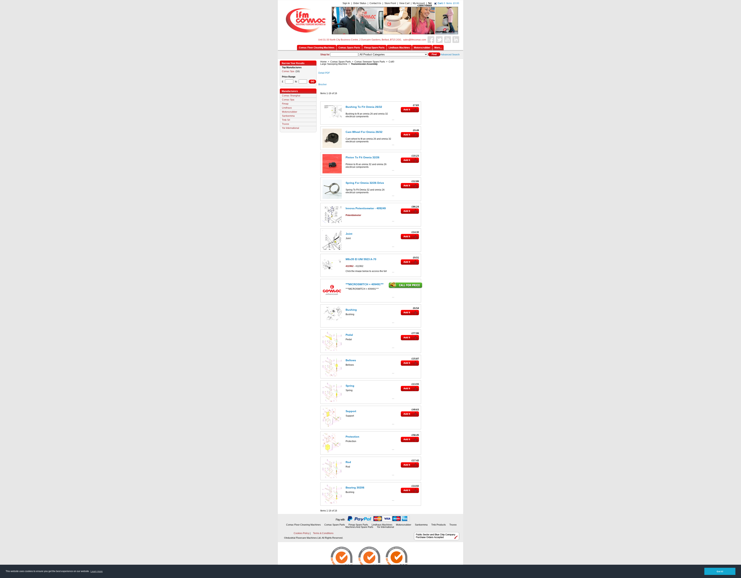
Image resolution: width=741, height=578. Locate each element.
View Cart (404, 3)
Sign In (346, 3)
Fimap (285, 103)
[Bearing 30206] (332, 504)
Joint (349, 233)
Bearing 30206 (355, 487)
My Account (419, 3)
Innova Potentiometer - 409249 (366, 208)
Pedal (349, 334)
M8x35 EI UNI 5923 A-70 (361, 259)
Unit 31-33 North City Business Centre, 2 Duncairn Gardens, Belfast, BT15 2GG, (360, 39)
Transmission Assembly (364, 64)
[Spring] (332, 402)
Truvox (285, 124)
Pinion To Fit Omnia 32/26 (362, 157)
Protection (352, 436)
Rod (348, 462)
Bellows (351, 360)
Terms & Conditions (323, 533)
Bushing (351, 309)
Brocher (322, 84)
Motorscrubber (289, 112)
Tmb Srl (286, 120)
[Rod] (332, 479)
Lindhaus (287, 107)
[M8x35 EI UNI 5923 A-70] (332, 270)
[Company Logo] (370, 33)
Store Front (390, 3)
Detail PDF (324, 73)
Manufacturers (290, 91)
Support (351, 411)
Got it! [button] (720, 571)
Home (323, 61)
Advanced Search (450, 54)
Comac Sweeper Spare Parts (369, 61)
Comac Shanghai (291, 95)
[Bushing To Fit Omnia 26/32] (332, 118)
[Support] (332, 428)
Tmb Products (438, 524)
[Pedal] (332, 351)
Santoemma (288, 116)
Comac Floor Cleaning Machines (303, 524)
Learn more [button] (97, 571)
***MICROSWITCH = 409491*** (364, 284)
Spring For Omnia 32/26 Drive (365, 182)
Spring (350, 385)
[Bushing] (332, 321)
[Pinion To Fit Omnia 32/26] (332, 174)
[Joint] (332, 250)
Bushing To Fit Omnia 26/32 (364, 106)
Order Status (359, 3)
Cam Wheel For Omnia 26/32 (364, 131)
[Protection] (332, 453)
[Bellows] (332, 377)
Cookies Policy (301, 533)
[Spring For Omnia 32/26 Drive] (332, 199)
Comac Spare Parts (340, 61)
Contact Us (375, 3)
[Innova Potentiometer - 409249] (332, 225)
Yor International (290, 128)
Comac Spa (288, 71)
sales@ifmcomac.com (414, 39)
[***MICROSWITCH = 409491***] (332, 301)
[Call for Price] (405, 288)
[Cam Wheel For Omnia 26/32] (332, 148)
